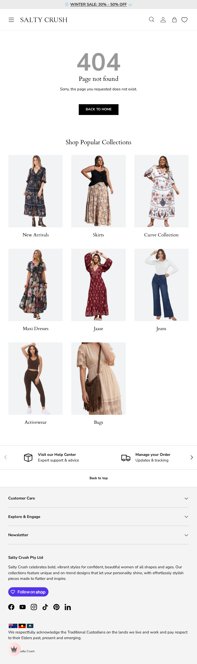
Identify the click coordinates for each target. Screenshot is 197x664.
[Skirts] (98, 191)
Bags (98, 422)
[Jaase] (98, 285)
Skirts (98, 235)
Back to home (99, 109)
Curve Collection (161, 235)
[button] (174, 19)
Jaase (98, 328)
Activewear (36, 422)
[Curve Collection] (161, 191)
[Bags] (98, 378)
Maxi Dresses (35, 328)
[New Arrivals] (35, 191)
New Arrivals (36, 235)
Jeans (161, 328)
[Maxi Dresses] (35, 285)
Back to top (99, 478)
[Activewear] (35, 378)
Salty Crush (27, 651)
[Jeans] (161, 285)
